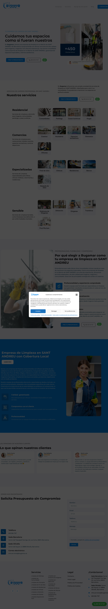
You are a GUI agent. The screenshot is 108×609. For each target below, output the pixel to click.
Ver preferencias (70, 311)
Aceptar (38, 311)
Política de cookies (35, 315)
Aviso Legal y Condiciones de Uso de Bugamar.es (65, 315)
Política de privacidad (46, 315)
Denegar (54, 311)
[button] (76, 295)
